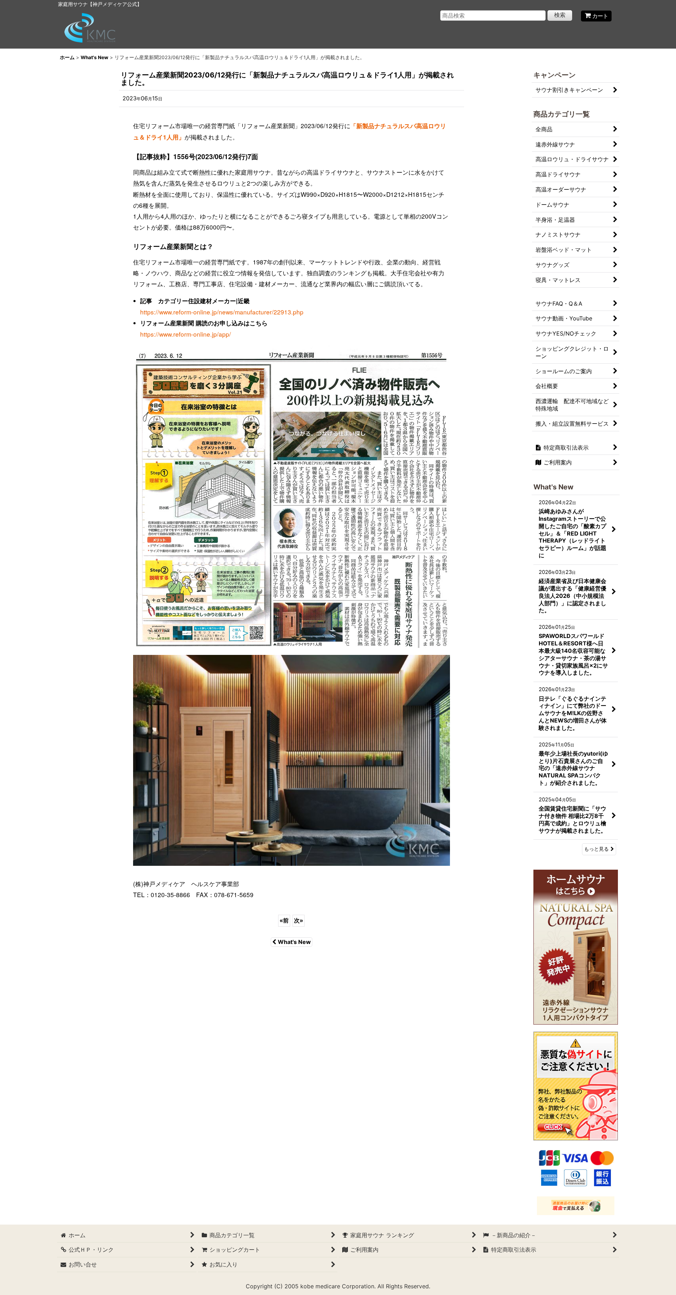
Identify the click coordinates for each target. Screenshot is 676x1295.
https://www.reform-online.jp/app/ (185, 334)
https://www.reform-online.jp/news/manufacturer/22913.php (221, 311)
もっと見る (596, 849)
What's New (294, 941)
